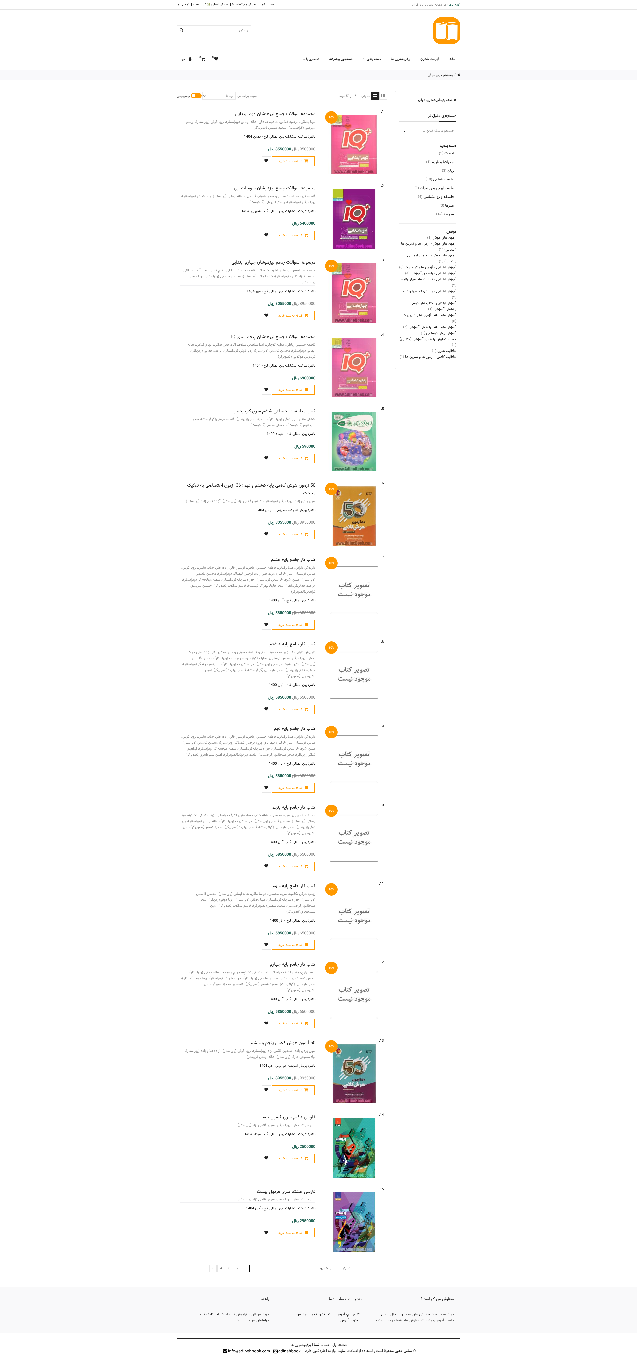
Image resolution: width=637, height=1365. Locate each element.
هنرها (447, 205)
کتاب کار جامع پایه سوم (293, 886)
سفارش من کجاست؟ (244, 4)
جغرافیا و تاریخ (440, 162)
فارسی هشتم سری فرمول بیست (286, 1191)
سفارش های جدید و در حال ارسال (405, 1314)
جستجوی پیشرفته (341, 59)
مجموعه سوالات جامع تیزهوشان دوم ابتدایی (275, 114)
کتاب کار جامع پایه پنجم (293, 807)
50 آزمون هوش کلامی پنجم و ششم (282, 1043)
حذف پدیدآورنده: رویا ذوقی (436, 100)
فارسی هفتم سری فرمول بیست (286, 1117)
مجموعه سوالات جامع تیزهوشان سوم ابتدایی (274, 188)
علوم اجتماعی (440, 179)
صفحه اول (339, 1345)
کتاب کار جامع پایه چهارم (292, 964)
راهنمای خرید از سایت (251, 1320)
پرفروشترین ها (400, 59)
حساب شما (267, 4)
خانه (452, 59)
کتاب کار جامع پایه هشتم (292, 644)
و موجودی (183, 96)
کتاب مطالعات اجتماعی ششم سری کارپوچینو (274, 411)
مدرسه (445, 214)
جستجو (448, 75)
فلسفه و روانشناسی (436, 197)
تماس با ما (183, 4)
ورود (183, 59)
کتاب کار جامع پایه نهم (294, 728)
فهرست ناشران (429, 59)
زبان (448, 171)
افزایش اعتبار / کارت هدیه (210, 4)
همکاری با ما (311, 59)
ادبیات (446, 153)
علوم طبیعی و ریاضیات (434, 188)
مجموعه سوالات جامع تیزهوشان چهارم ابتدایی (273, 262)
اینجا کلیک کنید (210, 1314)
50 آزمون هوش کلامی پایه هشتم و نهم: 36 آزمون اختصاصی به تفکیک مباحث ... (251, 489)
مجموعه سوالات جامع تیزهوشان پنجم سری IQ (273, 337)
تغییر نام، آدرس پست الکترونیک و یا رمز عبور (328, 1314)
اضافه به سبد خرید (290, 161)
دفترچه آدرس (350, 1320)
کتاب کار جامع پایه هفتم (293, 559)
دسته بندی (374, 59)
